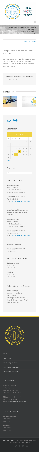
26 (16, 154)
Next (33, 41)
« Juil (8, 161)
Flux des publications (11, 363)
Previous (27, 41)
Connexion (8, 358)
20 (19, 151)
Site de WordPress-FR (11, 372)
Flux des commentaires (12, 367)
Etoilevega (27, 442)
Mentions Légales (8, 440)
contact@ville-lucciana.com (21, 201)
